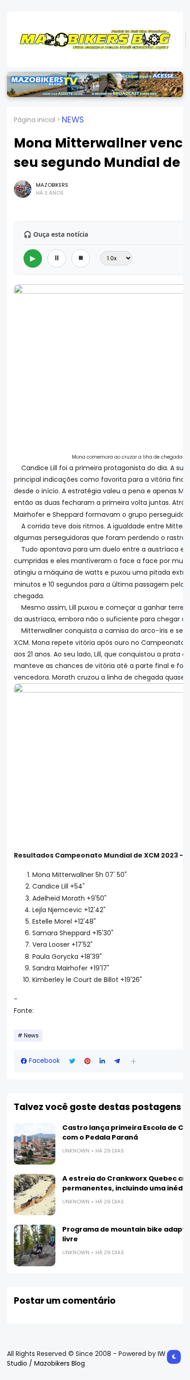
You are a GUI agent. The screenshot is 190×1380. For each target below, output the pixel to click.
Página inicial (34, 119)
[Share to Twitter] (72, 1061)
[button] (133, 1061)
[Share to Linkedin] (102, 1061)
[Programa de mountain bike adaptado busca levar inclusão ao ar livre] (34, 1245)
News (73, 119)
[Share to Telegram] (117, 1061)
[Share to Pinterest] (87, 1061)
